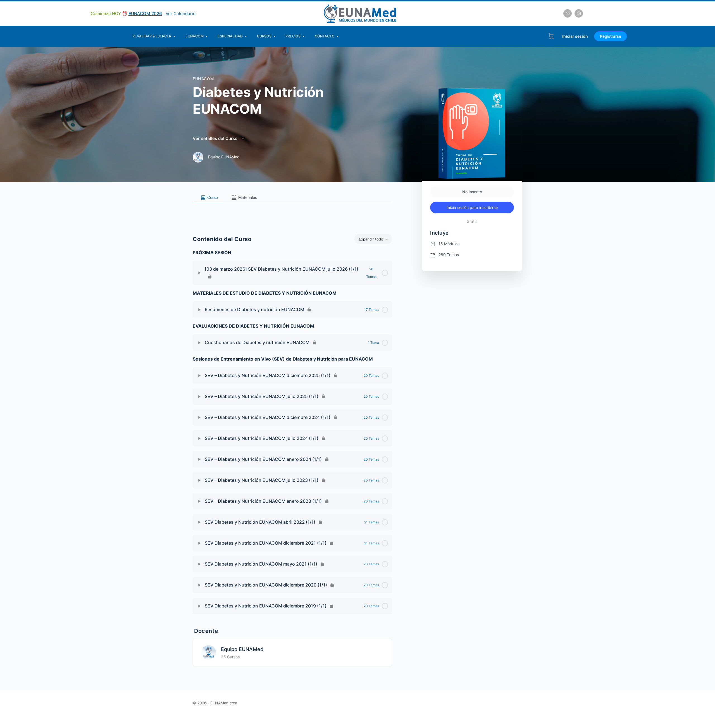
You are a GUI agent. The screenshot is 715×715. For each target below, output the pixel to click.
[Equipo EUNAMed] (208, 652)
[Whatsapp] (567, 13)
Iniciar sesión (575, 36)
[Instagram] (579, 13)
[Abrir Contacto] (338, 36)
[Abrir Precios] (304, 36)
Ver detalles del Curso (216, 138)
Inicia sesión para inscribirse (472, 207)
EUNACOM (203, 78)
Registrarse (610, 36)
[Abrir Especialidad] (246, 36)
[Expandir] (199, 272)
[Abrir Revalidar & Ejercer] (174, 36)
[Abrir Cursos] (275, 36)
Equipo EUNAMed (242, 649)
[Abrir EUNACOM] (207, 36)
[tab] (208, 198)
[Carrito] (551, 36)
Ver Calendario (181, 13)
